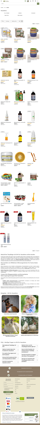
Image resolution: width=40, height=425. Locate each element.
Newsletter (16, 380)
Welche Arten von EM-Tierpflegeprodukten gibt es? (29, 346)
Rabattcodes (16, 386)
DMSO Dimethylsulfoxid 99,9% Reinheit (19, 101)
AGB (27, 382)
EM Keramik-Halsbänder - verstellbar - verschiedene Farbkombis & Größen (6, 183)
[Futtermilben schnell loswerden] (10, 303)
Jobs (15, 389)
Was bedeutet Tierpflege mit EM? (9, 346)
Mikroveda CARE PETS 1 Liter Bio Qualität (19, 122)
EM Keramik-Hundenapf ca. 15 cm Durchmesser (32, 60)
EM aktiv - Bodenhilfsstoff (17, 39)
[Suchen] (38, 4)
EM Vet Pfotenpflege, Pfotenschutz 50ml (6, 163)
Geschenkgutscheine (18, 382)
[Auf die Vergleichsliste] (8, 69)
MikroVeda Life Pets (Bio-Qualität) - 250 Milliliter (19, 81)
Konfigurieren (31, 417)
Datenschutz (28, 380)
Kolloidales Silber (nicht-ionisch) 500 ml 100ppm (32, 102)
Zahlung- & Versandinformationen (31, 384)
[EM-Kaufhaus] (6, 1)
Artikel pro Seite (14, 21)
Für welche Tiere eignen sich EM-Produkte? (9, 354)
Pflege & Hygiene (20, 15)
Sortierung (7, 21)
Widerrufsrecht (29, 386)
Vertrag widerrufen (30, 397)
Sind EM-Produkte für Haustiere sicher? (7, 362)
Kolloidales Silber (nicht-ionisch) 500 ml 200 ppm (20, 223)
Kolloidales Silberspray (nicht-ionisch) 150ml (6, 245)
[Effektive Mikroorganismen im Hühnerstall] (29, 325)
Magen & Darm (7, 15)
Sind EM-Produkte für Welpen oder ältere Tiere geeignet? (29, 355)
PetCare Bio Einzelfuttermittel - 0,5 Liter (32, 80)
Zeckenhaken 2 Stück (30, 163)
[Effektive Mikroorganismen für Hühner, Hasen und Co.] (29, 303)
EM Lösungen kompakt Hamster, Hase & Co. (6, 204)
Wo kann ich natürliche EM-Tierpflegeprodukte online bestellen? (28, 360)
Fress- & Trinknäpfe (6, 13)
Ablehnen (31, 420)
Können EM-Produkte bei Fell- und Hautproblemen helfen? (9, 358)
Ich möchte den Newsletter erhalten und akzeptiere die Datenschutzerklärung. (8, 389)
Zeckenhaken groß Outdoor (31, 203)
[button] (31, 1)
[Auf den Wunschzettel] (11, 69)
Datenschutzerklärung (8, 394)
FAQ (15, 391)
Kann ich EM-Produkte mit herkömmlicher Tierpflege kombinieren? (28, 351)
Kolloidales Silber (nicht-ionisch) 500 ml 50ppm (6, 223)
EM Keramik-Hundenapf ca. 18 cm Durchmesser (18, 60)
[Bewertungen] (3, 40)
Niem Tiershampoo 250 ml (31, 122)
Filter (3, 21)
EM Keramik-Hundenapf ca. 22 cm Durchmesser (32, 40)
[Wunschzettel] (33, 1)
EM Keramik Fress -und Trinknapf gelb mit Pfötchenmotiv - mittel (19, 164)
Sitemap (16, 393)
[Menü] (38, 415)
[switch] (37, 421)
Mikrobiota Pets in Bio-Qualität (5, 59)
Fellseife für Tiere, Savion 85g (5, 80)
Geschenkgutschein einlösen (19, 384)
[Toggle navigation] (1, 0)
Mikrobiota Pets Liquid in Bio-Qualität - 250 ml (20, 183)
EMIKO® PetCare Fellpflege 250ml (5, 101)
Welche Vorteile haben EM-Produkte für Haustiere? (8, 350)
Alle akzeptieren (31, 414)
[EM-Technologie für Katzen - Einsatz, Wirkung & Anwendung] (10, 325)
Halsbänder (20, 13)
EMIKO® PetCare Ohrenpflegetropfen (6, 122)
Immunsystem (33, 13)
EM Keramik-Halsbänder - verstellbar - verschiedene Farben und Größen (19, 204)
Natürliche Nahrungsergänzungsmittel (12, 280)
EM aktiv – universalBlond (4, 39)
